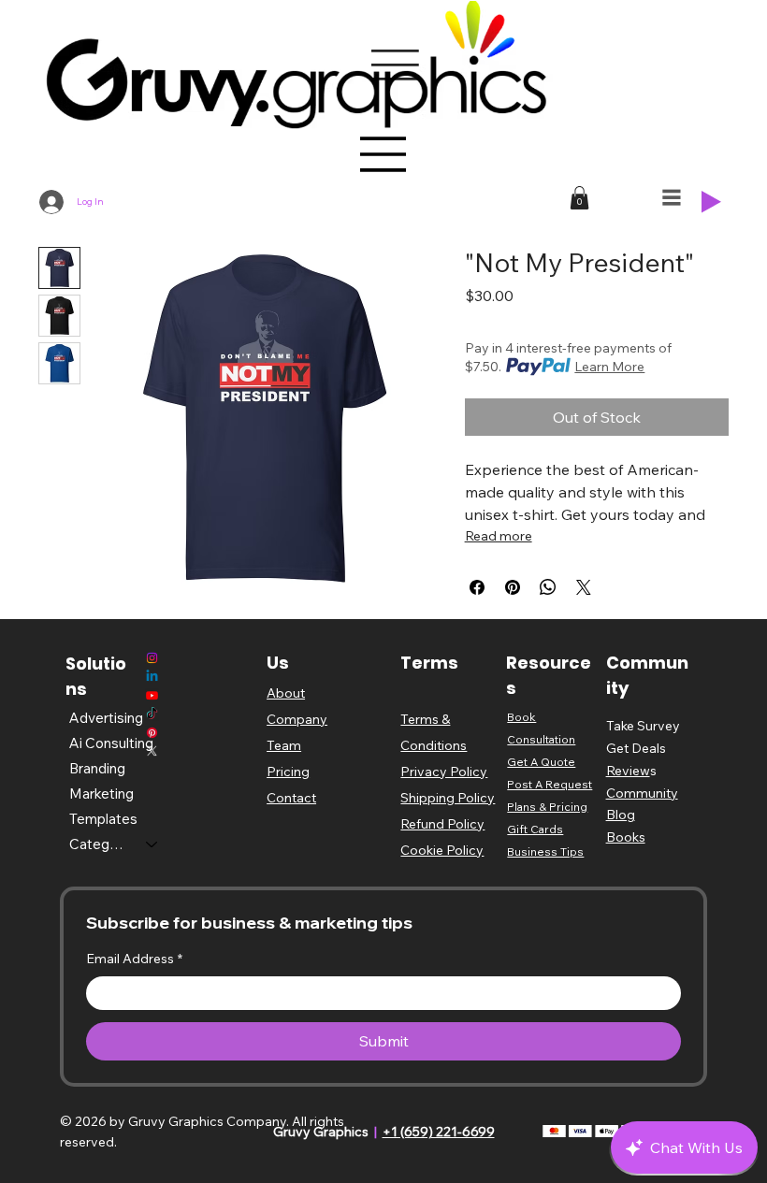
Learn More (609, 366)
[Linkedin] (152, 677)
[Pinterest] (152, 733)
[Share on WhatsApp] (548, 587)
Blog (620, 814)
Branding (97, 768)
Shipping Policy (447, 797)
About (286, 693)
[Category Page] (152, 844)
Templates (103, 819)
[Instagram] (152, 658)
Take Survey (643, 725)
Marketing (101, 793)
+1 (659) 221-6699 (439, 1131)
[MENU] (672, 197)
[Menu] (383, 154)
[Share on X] (583, 587)
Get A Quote (541, 762)
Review (628, 770)
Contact (291, 797)
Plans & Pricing (547, 807)
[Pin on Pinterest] (512, 587)
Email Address (134, 958)
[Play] (711, 202)
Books (625, 837)
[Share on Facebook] (477, 587)
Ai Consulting (111, 743)
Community (642, 793)
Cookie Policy (442, 850)
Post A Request (549, 784)
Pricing (288, 771)
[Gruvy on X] (152, 750)
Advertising (106, 718)
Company (297, 719)
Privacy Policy (443, 771)
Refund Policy (442, 823)
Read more (498, 535)
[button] (579, 197)
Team (284, 745)
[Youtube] (152, 695)
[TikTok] (152, 714)
